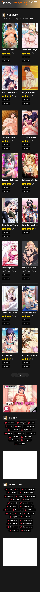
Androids (16, 500)
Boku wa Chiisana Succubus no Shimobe (30, 268)
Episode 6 (26, 320)
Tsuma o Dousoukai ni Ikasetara (10, 137)
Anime (27, 500)
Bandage (18, 510)
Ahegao (23, 423)
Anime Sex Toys (27, 506)
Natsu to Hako (8, 50)
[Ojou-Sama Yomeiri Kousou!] (10, 210)
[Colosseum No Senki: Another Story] (30, 165)
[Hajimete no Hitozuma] (30, 298)
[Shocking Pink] (10, 253)
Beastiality (30, 426)
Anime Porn (13, 506)
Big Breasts (27, 430)
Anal (32, 423)
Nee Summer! (8, 355)
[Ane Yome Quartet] (30, 341)
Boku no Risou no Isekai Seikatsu (10, 92)
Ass (8, 510)
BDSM (19, 426)
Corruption (27, 440)
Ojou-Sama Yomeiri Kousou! (10, 225)
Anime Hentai (27, 503)
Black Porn (13, 523)
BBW (10, 426)
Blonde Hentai (27, 527)
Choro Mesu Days (29, 50)
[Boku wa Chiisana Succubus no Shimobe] (30, 253)
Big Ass (15, 517)
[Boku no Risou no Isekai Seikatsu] (10, 78)
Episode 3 (6, 103)
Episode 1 (6, 61)
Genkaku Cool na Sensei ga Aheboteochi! (10, 313)
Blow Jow (27, 530)
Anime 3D (13, 503)
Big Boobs (14, 430)
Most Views (24, 19)
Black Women (27, 523)
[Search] (31, 3)
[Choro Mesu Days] (30, 35)
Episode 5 (26, 324)
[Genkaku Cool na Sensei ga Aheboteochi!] (10, 298)
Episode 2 (6, 57)
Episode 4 (6, 100)
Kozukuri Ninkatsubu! (10, 180)
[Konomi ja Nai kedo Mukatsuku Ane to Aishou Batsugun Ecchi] (30, 123)
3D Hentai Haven (27, 493)
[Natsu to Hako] (10, 35)
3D (18, 489)
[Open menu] (35, 2)
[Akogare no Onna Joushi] (30, 78)
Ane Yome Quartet (30, 355)
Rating (16, 19)
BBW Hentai (31, 510)
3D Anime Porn (29, 489)
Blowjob (32, 433)
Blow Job (21, 433)
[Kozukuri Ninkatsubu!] (10, 165)
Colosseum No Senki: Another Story (30, 180)
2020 (10, 489)
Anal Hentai (31, 496)
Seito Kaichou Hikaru (30, 225)
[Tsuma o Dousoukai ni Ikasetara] (10, 123)
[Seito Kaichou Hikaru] (30, 210)
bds (10, 513)
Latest (5, 19)
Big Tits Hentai (27, 520)
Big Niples (13, 520)
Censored (15, 436)
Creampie (21, 443)
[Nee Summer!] (10, 341)
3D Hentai (11, 423)
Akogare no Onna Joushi (30, 92)
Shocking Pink (8, 268)
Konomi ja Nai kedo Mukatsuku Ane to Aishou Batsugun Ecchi (30, 137)
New (31, 19)
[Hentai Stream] (14, 2)
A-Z (10, 19)
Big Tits (9, 433)
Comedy (15, 440)
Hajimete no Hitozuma (30, 313)
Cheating (27, 436)
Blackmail (13, 527)
